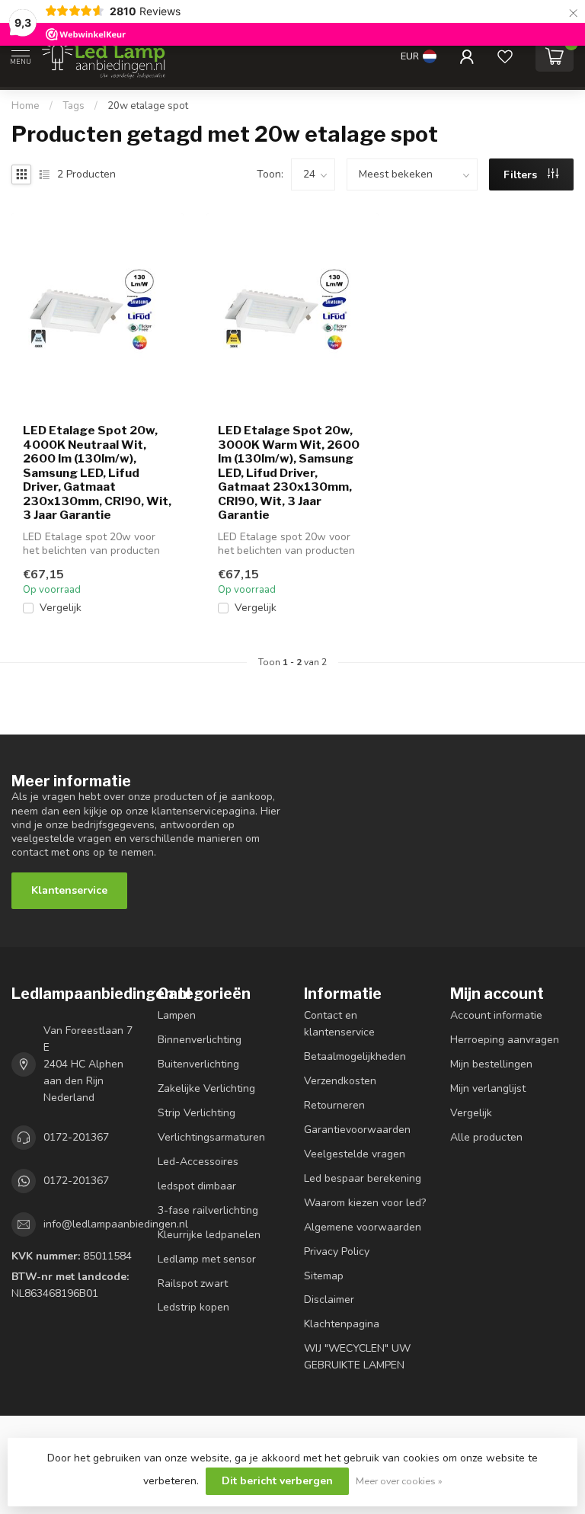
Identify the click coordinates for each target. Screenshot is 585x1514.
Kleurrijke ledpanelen (209, 1235)
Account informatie (496, 1015)
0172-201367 (76, 1137)
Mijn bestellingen (491, 1064)
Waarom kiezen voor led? (365, 1203)
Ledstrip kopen (193, 1307)
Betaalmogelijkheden (355, 1056)
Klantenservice (69, 890)
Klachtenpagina (341, 1324)
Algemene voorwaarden (362, 1227)
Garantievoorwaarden (357, 1129)
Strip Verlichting (196, 1113)
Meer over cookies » (399, 1480)
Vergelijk (61, 607)
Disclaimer (329, 1299)
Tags (73, 106)
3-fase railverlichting (208, 1210)
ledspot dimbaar (197, 1186)
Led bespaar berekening (362, 1178)
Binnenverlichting (199, 1039)
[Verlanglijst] (505, 56)
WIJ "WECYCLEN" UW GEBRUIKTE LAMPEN (357, 1356)
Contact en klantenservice (339, 1023)
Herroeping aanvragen (504, 1039)
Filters (521, 175)
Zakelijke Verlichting (206, 1088)
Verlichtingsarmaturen (211, 1137)
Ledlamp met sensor (207, 1259)
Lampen (177, 1015)
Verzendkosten (340, 1081)
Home (25, 106)
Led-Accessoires (198, 1161)
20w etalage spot (147, 106)
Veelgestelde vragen (354, 1154)
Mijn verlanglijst (488, 1088)
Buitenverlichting (198, 1064)
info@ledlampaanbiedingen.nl (115, 1224)
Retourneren (334, 1105)
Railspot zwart (193, 1283)
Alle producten (486, 1137)
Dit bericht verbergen (277, 1481)
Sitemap (324, 1276)
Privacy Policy (336, 1251)
